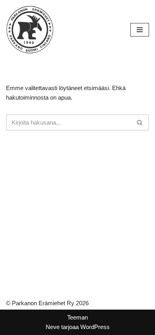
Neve (53, 326)
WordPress (95, 326)
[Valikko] (139, 30)
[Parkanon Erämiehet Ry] (30, 30)
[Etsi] (140, 122)
